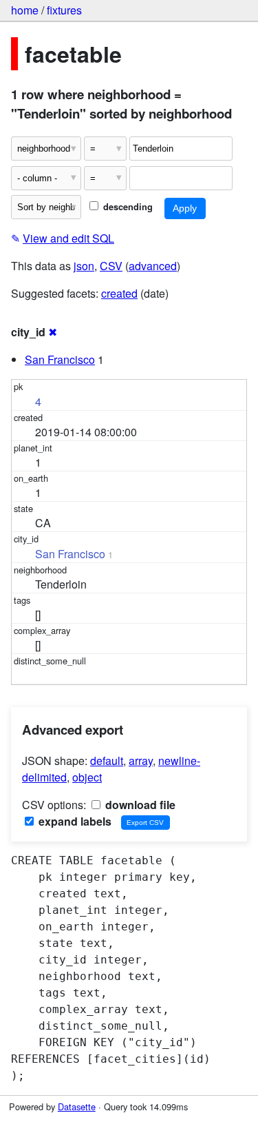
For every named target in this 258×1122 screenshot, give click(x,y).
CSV (111, 266)
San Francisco (60, 359)
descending (126, 207)
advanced (153, 266)
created (119, 293)
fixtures (64, 10)
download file (139, 805)
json (84, 266)
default (106, 760)
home (25, 10)
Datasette (77, 1106)
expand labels (73, 821)
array (141, 760)
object (87, 777)
